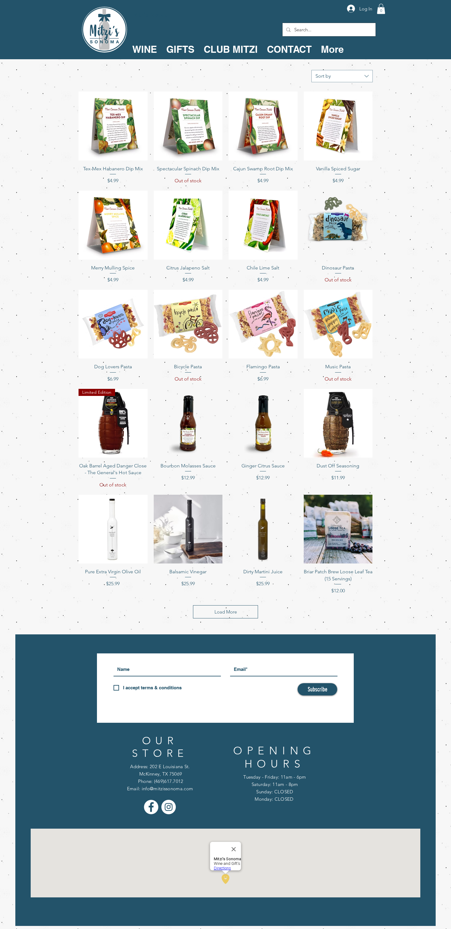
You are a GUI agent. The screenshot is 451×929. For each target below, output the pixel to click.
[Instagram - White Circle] (168, 807)
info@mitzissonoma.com (167, 789)
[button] (381, 9)
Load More (225, 612)
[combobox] (342, 76)
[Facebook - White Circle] (151, 807)
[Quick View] (113, 126)
